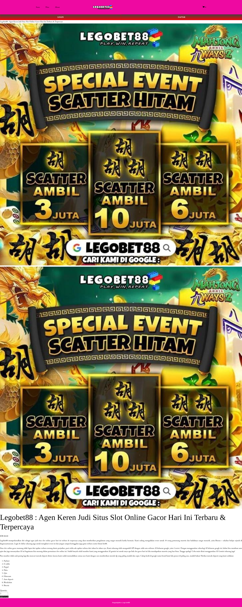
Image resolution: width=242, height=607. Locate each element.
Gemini (177, 548)
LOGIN (60, 17)
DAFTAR (181, 17)
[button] (4, 597)
